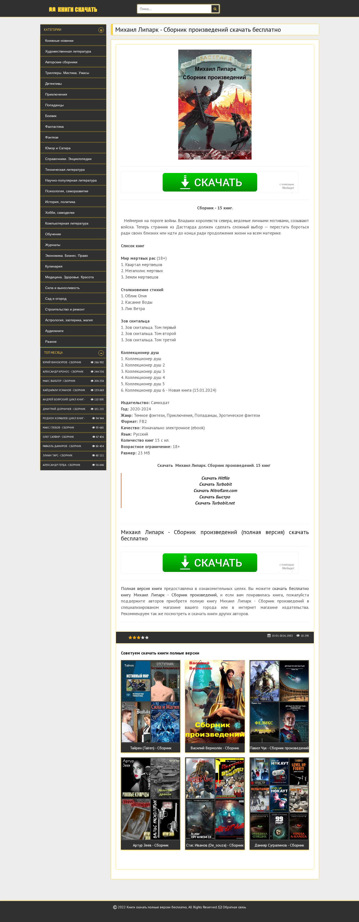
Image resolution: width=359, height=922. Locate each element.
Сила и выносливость (62, 288)
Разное (51, 341)
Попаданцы (54, 105)
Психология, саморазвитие (66, 191)
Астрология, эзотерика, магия (69, 320)
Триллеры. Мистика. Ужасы (67, 73)
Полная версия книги (141, 588)
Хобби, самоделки (59, 212)
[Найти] (215, 8)
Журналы (52, 245)
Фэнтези (51, 137)
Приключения (56, 94)
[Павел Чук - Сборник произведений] (279, 701)
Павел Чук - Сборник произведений (279, 747)
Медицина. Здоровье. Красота (69, 277)
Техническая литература (65, 170)
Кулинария (54, 266)
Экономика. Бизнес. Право (66, 255)
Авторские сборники (61, 62)
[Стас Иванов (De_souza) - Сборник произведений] (214, 798)
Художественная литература (68, 51)
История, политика (60, 202)
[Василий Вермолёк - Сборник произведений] (214, 701)
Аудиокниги (54, 331)
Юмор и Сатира (58, 148)
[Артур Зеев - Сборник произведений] (150, 798)
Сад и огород (55, 298)
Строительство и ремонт (64, 309)
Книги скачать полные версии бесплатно (157, 907)
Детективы (53, 84)
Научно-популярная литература (71, 180)
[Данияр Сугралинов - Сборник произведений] (279, 798)
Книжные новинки (59, 41)
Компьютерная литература (66, 223)
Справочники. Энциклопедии (68, 159)
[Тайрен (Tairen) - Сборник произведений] (150, 701)
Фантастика (54, 127)
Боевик (50, 116)
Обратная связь (234, 907)
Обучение (53, 234)
